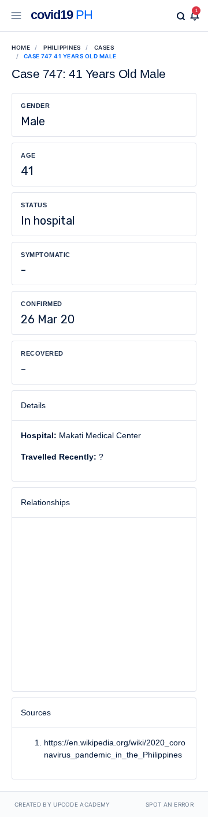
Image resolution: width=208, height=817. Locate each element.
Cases (104, 47)
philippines (62, 47)
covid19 (61, 15)
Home (21, 47)
